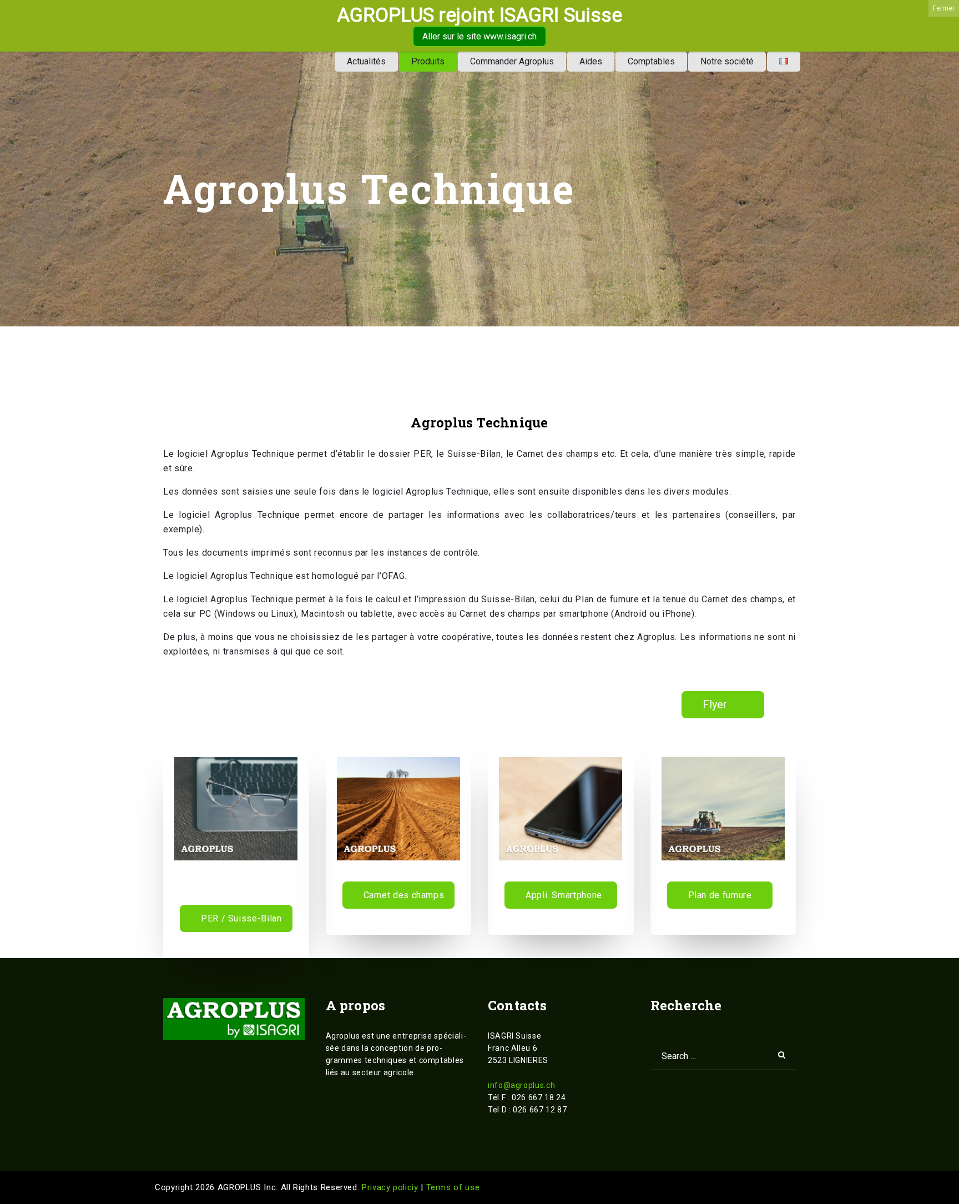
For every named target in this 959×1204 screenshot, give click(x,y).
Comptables (651, 61)
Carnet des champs (404, 895)
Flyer (715, 704)
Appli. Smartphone (564, 895)
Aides (590, 61)
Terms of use (453, 1187)
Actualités (366, 61)
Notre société (727, 61)
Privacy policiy (391, 1187)
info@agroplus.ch (521, 1085)
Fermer (944, 8)
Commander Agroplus (512, 61)
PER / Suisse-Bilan (241, 918)
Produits (428, 61)
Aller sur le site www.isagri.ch (479, 36)
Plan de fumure (720, 895)
